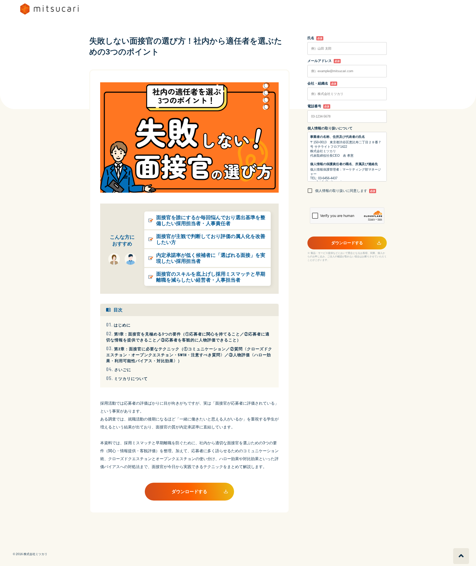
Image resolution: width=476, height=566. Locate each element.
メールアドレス (319, 61)
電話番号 (314, 106)
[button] (461, 556)
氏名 (310, 38)
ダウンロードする (189, 491)
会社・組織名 (317, 83)
